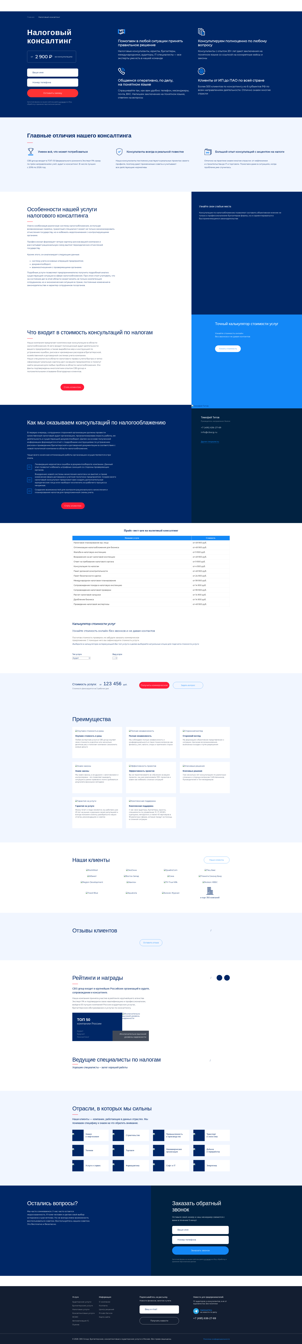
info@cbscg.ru (209, 432)
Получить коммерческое (154, 685)
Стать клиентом (72, 387)
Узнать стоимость (228, 349)
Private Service (105, 1313)
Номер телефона (41, 82)
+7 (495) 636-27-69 (211, 427)
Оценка (75, 1325)
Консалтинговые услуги (83, 1313)
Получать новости (159, 1321)
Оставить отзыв (151, 943)
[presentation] (219, 978)
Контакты (103, 1306)
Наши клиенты (216, 860)
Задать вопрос (188, 685)
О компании (104, 1302)
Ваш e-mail (151, 1309)
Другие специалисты (210, 442)
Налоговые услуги (81, 1309)
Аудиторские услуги (81, 1302)
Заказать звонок (200, 1250)
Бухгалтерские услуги (82, 1306)
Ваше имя (38, 72)
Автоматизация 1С (80, 1321)
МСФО (75, 1317)
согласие (62, 102)
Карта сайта (104, 1317)
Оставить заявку (52, 93)
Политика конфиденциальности (216, 1339)
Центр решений (106, 1309)
